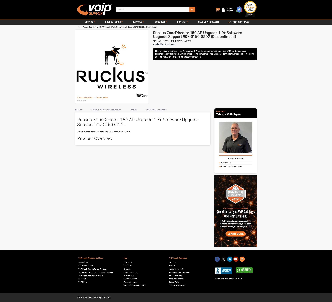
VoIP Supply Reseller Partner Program (92, 269)
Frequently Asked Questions (179, 272)
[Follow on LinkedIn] (229, 259)
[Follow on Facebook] (217, 259)
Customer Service (130, 279)
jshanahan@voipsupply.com (231, 166)
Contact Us (128, 263)
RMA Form (128, 266)
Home (79, 27)
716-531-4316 (226, 163)
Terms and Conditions (177, 285)
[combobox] (155, 9)
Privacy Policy (174, 282)
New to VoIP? (83, 263)
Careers (172, 266)
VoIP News (82, 282)
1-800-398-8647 (239, 22)
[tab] (80, 109)
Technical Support (130, 282)
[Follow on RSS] (242, 259)
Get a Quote (82, 279)
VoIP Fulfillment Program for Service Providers (95, 272)
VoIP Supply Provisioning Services (91, 275)
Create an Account (176, 269)
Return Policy (129, 275)
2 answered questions (85, 98)
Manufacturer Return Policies (135, 285)
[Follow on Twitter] (223, 260)
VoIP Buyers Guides (85, 266)
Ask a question (102, 98)
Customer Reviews (176, 279)
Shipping (127, 269)
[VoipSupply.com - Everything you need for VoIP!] (94, 9)
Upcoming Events (175, 275)
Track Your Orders (130, 272)
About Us (172, 263)
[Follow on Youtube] (235, 259)
